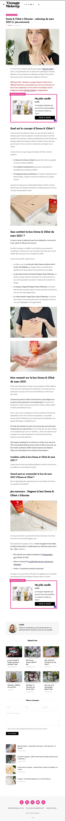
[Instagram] (27, 802)
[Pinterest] (4, 77)
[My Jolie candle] (22, 108)
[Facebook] (4, 73)
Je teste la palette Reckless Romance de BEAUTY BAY (13, 662)
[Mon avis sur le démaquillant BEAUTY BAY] (51, 676)
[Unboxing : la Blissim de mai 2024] (14, 676)
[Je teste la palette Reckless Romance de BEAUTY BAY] (14, 651)
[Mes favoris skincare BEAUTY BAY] (32, 651)
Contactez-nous (51, 808)
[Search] (38, 4)
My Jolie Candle (29, 90)
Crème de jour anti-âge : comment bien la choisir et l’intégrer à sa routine (38, 768)
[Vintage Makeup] (13, 4)
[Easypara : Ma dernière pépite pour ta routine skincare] (12, 780)
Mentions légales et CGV (16, 808)
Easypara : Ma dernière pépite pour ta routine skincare (34, 779)
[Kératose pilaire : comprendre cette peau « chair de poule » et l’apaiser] (12, 748)
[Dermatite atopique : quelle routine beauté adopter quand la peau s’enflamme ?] (12, 759)
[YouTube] (38, 802)
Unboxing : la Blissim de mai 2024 (14, 686)
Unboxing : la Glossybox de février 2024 (30, 687)
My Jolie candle (43, 98)
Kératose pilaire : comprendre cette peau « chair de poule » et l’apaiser (37, 747)
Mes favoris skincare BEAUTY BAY (31, 662)
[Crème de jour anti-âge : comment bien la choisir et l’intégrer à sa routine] (12, 769)
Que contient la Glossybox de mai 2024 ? (50, 662)
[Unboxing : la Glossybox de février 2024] (32, 676)
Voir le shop (45, 118)
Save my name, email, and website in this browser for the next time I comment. (27, 728)
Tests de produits (12, 15)
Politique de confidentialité (35, 808)
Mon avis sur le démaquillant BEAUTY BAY (49, 687)
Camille (10, 25)
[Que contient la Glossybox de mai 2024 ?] (51, 651)
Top (33, 817)
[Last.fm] (43, 802)
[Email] (4, 82)
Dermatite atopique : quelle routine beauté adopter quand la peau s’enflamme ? (38, 758)
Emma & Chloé (47, 69)
